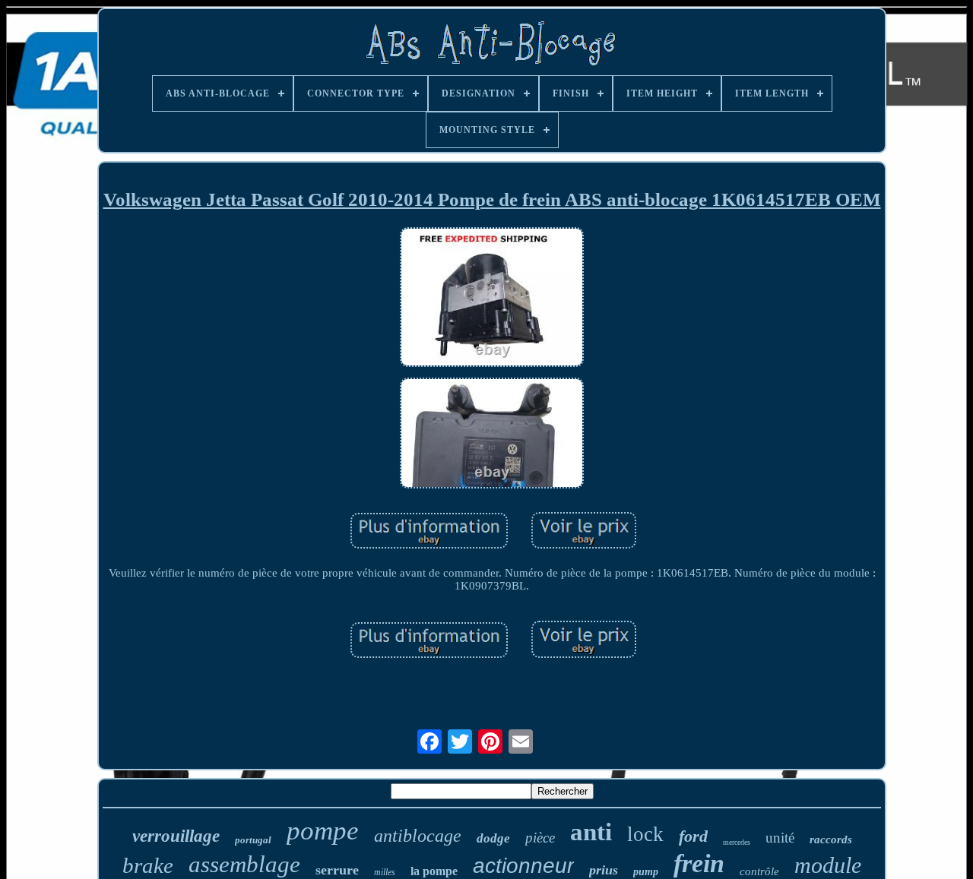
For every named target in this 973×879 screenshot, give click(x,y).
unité (779, 838)
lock (645, 834)
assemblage (244, 864)
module (827, 864)
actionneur (523, 865)
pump (645, 871)
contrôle (759, 871)
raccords (831, 839)
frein (698, 863)
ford (693, 836)
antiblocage (417, 836)
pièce (540, 838)
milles (384, 872)
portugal (253, 840)
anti (591, 832)
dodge (493, 838)
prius (603, 869)
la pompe (434, 871)
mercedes (736, 842)
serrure (337, 869)
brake (147, 865)
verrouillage (176, 836)
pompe (323, 831)
